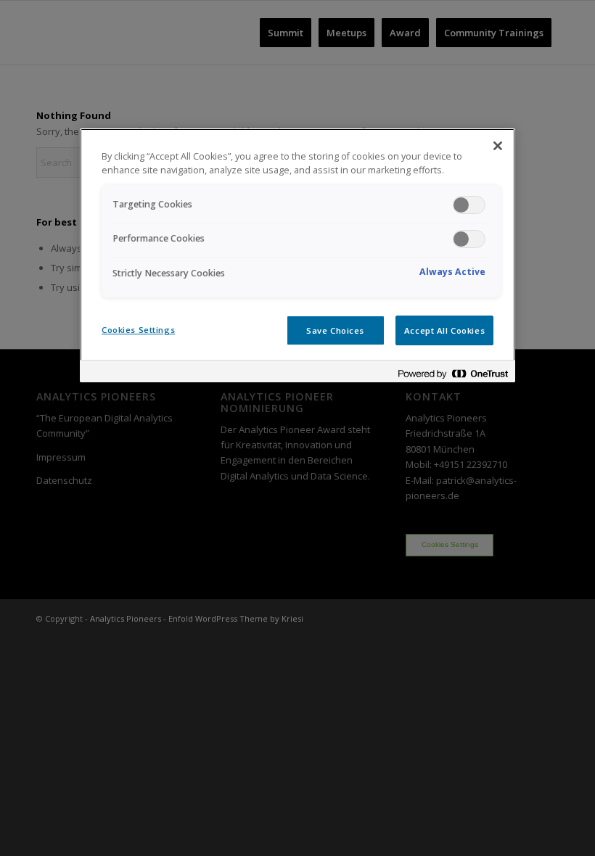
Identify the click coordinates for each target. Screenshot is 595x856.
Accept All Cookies (444, 330)
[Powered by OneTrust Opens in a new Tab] (453, 373)
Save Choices (335, 330)
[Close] (498, 146)
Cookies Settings (138, 329)
